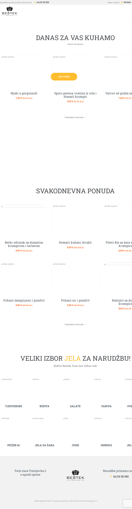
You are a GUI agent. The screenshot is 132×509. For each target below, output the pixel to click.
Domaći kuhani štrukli (75, 242)
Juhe (75, 445)
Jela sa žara (44, 445)
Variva (106, 406)
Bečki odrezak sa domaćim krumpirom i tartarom (24, 244)
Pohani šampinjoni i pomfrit (24, 300)
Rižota (44, 406)
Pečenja (13, 445)
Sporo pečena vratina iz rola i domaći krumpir (75, 95)
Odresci (106, 445)
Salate (75, 406)
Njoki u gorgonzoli (24, 93)
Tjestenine (13, 406)
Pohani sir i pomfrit (75, 300)
